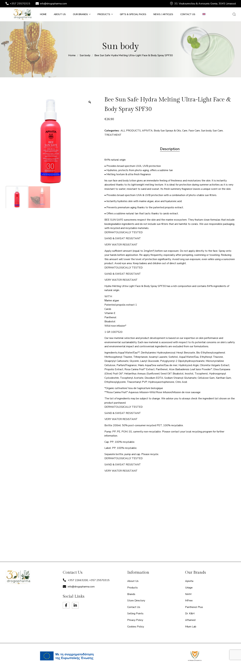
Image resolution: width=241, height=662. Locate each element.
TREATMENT (112, 135)
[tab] (170, 149)
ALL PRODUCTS (130, 130)
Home (72, 55)
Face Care (194, 130)
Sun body (85, 55)
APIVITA (147, 130)
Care (184, 130)
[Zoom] (90, 102)
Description (170, 148)
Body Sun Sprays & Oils (167, 130)
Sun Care (218, 130)
